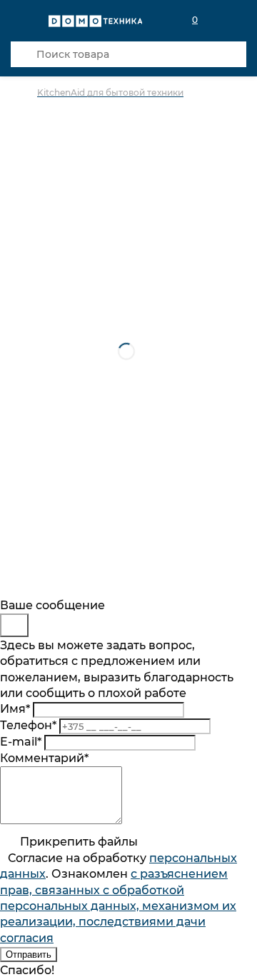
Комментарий (44, 758)
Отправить (28, 954)
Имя (15, 709)
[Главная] (24, 93)
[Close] (14, 625)
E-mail (20, 741)
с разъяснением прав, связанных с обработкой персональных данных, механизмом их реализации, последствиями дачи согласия (118, 906)
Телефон (28, 725)
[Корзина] (237, 20)
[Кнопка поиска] (23, 54)
